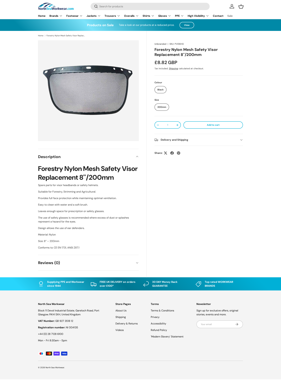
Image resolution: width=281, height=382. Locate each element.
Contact (218, 16)
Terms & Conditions (162, 310)
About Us (121, 310)
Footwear (72, 16)
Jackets (92, 16)
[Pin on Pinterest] (178, 153)
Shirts (146, 16)
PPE (177, 16)
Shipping (173, 68)
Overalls (129, 16)
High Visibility (196, 16)
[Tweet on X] (165, 153)
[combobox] (150, 6)
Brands (53, 16)
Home (42, 16)
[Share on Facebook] (172, 153)
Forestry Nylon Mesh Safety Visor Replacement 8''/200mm (66, 35)
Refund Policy (159, 330)
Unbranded (160, 43)
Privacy (155, 317)
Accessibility (158, 323)
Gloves (162, 16)
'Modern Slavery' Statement (167, 336)
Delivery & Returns (126, 323)
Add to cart (213, 124)
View (187, 25)
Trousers (110, 16)
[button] (241, 6)
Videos (119, 330)
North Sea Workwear (55, 367)
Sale (230, 16)
